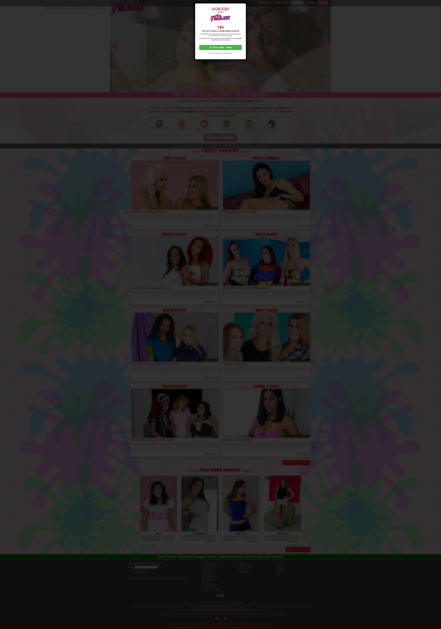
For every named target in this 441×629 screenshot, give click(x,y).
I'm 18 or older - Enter (220, 47)
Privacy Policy (225, 40)
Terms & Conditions (228, 38)
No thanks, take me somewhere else (221, 53)
